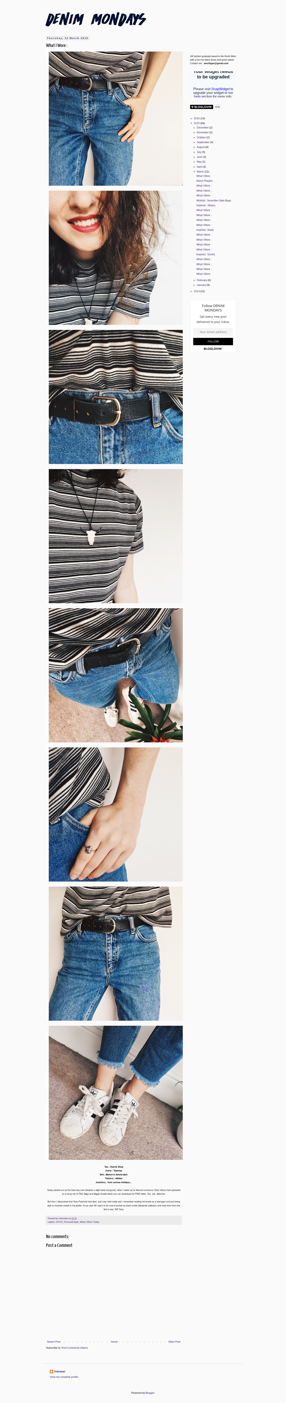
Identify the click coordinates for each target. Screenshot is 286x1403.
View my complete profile (64, 1377)
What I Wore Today (89, 1222)
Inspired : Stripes (205, 205)
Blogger (150, 1392)
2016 (197, 118)
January (202, 285)
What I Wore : (203, 176)
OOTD (59, 1222)
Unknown (59, 1371)
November (203, 132)
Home (114, 1341)
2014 (197, 291)
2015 (197, 123)
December (203, 127)
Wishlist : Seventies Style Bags (213, 200)
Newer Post (53, 1341)
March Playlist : (205, 180)
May (199, 161)
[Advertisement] (213, 423)
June (200, 157)
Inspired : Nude (205, 229)
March (201, 171)
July (199, 152)
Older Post (174, 1341)
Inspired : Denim (205, 254)
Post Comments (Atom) (75, 1347)
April (200, 166)
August (201, 147)
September (203, 142)
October (201, 137)
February (202, 280)
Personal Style (71, 1222)
